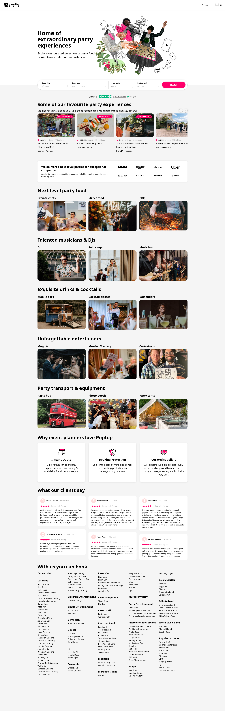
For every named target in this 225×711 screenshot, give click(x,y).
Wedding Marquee (137, 576)
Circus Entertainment (80, 606)
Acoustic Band (104, 630)
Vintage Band (104, 641)
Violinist (162, 583)
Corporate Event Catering (49, 598)
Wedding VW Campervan (109, 582)
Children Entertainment (82, 596)
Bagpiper (163, 586)
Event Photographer (138, 660)
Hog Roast (42, 587)
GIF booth (133, 657)
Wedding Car (104, 591)
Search (206, 5)
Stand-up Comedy (76, 623)
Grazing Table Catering (48, 663)
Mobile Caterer (74, 584)
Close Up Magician (106, 662)
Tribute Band (166, 601)
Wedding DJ (73, 657)
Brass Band (73, 668)
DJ (69, 648)
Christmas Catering (46, 640)
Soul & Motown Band (107, 638)
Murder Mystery (138, 596)
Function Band (106, 623)
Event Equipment (108, 597)
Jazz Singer (133, 670)
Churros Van (43, 629)
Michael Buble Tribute (168, 613)
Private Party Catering (77, 590)
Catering (43, 580)
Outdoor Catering (45, 643)
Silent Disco (103, 601)
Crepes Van (43, 635)
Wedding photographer (139, 629)
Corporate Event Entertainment (143, 613)
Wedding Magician (106, 665)
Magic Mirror (134, 637)
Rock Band (103, 632)
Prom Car (102, 580)
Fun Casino (133, 607)
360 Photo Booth (136, 634)
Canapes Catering (45, 668)
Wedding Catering (76, 573)
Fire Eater (72, 613)
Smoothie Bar (44, 649)
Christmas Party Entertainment (142, 616)
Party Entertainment (141, 604)
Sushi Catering (44, 632)
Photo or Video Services (142, 622)
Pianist (162, 589)
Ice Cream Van (44, 621)
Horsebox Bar (44, 660)
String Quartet (74, 670)
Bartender (102, 614)
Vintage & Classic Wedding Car (111, 585)
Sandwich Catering (46, 637)
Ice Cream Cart (44, 674)
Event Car (103, 573)
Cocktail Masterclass (47, 592)
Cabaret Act (73, 633)
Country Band (104, 649)
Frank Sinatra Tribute (168, 607)
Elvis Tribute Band (167, 605)
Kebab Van (42, 615)
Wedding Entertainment (139, 610)
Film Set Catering (45, 646)
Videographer (135, 640)
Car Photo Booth (136, 654)
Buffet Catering (74, 582)
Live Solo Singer (136, 673)
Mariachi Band (165, 629)
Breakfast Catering (46, 652)
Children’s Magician (76, 600)
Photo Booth (134, 632)
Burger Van (43, 604)
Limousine (102, 577)
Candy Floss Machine (77, 576)
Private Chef (43, 595)
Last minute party (167, 670)
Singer (132, 666)
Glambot (132, 646)
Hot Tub (101, 604)
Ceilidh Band (164, 632)
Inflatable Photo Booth (139, 651)
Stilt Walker (73, 610)
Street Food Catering (47, 601)
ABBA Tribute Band (167, 616)
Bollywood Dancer (76, 639)
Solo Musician (167, 579)
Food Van (42, 612)
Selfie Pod (133, 649)
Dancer (72, 629)
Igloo (131, 582)
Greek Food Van (45, 618)
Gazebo (101, 675)
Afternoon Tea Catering (48, 671)
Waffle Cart (42, 666)
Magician (103, 658)
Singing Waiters (136, 676)
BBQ (161, 659)
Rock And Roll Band (106, 644)
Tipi (130, 590)
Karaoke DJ (73, 652)
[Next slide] (186, 111)
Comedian (74, 619)
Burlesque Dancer (76, 636)
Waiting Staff (104, 617)
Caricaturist (44, 573)
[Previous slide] (181, 111)
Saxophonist (164, 595)
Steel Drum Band (105, 646)
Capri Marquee (135, 579)
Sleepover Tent (135, 573)
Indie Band (103, 635)
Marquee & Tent (107, 671)
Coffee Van (42, 623)
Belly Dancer (73, 642)
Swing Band (103, 652)
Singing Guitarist (166, 592)
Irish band (163, 626)
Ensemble (73, 664)
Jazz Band (102, 627)
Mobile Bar (42, 590)
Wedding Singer (166, 573)
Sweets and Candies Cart (79, 579)
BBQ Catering (43, 584)
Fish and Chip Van (76, 587)
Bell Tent (132, 587)
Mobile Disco (73, 655)
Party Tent (133, 584)
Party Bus (102, 588)
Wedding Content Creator (140, 626)
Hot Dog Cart (43, 657)
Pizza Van (42, 607)
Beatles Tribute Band (168, 610)
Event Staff (104, 610)
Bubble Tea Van (44, 626)
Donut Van (42, 654)
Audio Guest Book (137, 643)
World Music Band (169, 622)
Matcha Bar (43, 609)
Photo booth (164, 667)
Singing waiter (165, 661)
